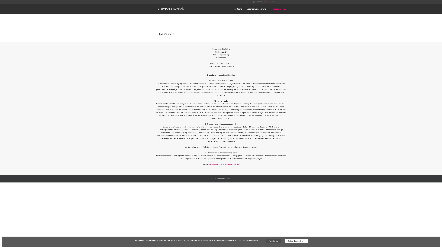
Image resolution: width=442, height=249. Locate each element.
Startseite (238, 9)
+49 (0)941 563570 (256, 2)
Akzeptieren (273, 241)
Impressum (276, 9)
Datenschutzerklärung (256, 9)
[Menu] (285, 9)
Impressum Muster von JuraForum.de (224, 164)
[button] (270, 1)
